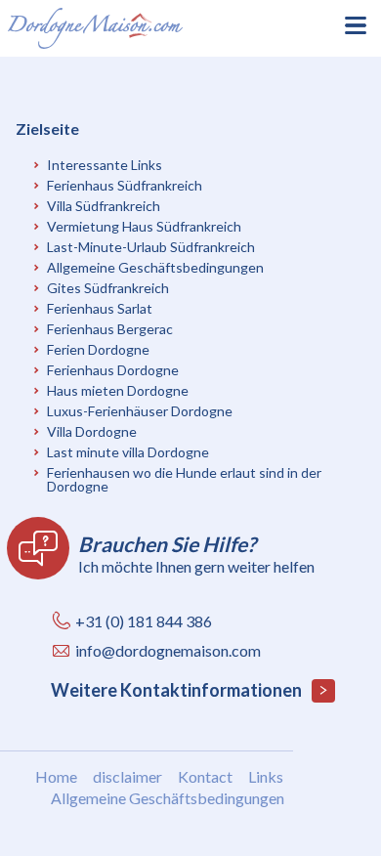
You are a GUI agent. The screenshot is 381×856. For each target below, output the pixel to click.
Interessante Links (104, 164)
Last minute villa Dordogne (128, 452)
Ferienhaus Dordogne (113, 370)
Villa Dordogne (92, 431)
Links (265, 776)
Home (56, 776)
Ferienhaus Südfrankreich (124, 185)
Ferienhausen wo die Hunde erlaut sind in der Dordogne (184, 479)
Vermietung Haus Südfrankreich (144, 226)
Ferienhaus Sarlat (99, 308)
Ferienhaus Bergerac (110, 329)
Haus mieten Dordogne (118, 390)
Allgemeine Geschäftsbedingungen (155, 267)
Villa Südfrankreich (103, 205)
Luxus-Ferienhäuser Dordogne (140, 411)
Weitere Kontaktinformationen (178, 690)
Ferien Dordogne (98, 349)
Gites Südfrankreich (108, 287)
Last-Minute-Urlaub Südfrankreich (151, 246)
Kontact (205, 776)
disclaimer (127, 776)
